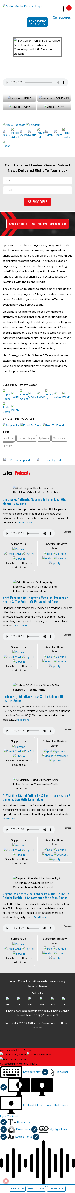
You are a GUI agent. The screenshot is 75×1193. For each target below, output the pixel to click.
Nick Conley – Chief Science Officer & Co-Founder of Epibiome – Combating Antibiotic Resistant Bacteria (36, 66)
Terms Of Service (38, 986)
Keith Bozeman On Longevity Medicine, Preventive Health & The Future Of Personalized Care (35, 599)
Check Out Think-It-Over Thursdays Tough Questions (37, 224)
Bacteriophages (26, 438)
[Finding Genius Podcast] (26, 7)
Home (12, 981)
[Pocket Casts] (66, 133)
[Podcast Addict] (15, 133)
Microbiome (59, 438)
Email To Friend (36, 1189)
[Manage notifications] (6, 1181)
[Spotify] (32, 133)
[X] (19, 1001)
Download (67, 531)
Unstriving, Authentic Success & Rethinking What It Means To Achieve (36, 501)
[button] (24, 1072)
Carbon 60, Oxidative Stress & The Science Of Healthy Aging (33, 698)
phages (8, 445)
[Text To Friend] (53, 425)
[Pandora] (6, 144)
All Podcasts (40, 981)
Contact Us (24, 981)
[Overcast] (24, 133)
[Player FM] (41, 133)
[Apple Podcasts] (14, 124)
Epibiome (44, 438)
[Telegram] (33, 124)
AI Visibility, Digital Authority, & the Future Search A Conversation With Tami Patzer (37, 797)
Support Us (17, 1189)
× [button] (1, 1063)
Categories (62, 17)
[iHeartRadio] (58, 133)
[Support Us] (11, 425)
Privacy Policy (58, 981)
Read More (25, 522)
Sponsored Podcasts (37, 22)
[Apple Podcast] (48, 553)
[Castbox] (49, 133)
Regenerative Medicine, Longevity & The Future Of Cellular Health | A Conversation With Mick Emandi (36, 895)
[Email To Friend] (31, 425)
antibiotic (9, 438)
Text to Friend (56, 1189)
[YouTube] (6, 133)
